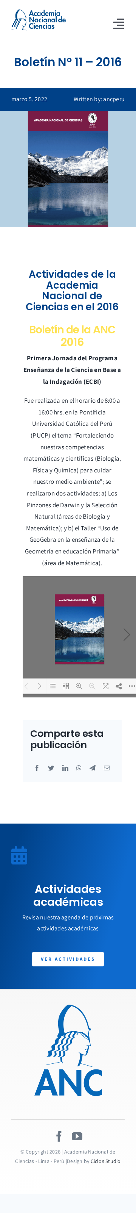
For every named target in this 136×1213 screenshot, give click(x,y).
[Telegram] (92, 768)
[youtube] (77, 1136)
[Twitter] (51, 768)
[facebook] (59, 1136)
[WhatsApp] (79, 768)
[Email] (107, 768)
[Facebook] (37, 768)
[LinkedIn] (65, 768)
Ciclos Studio (106, 1161)
